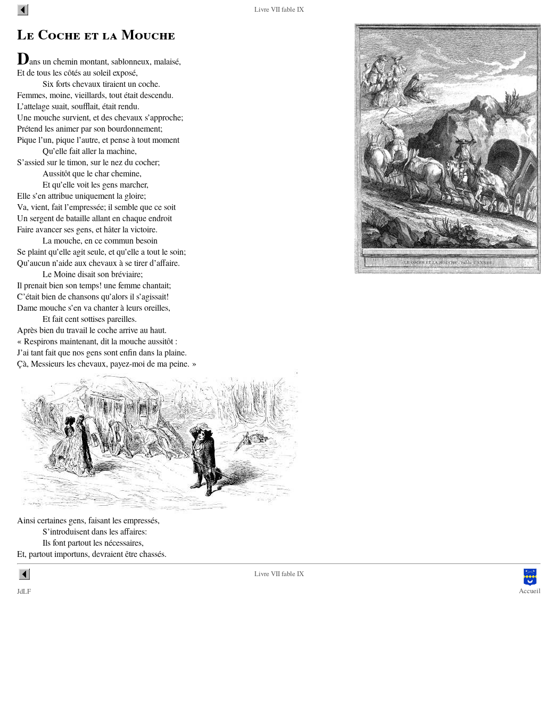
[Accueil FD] (530, 583)
